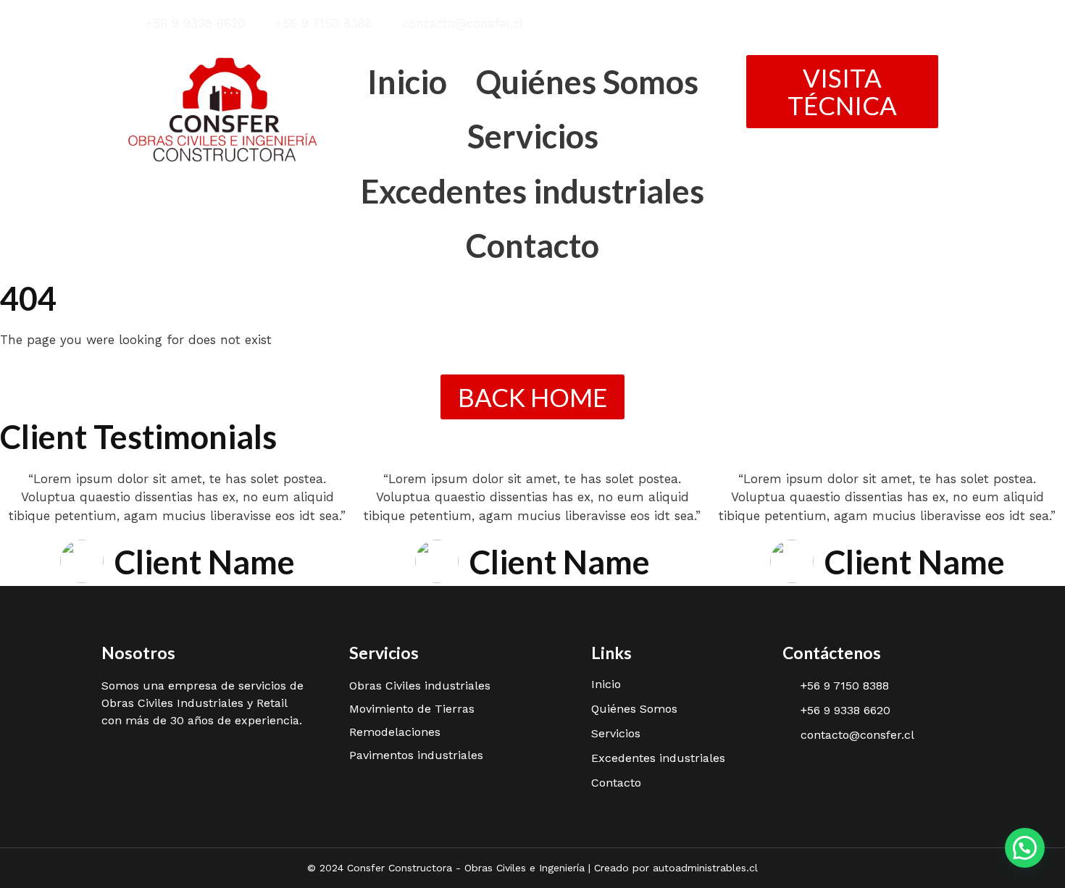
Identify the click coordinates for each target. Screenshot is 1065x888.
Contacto (532, 245)
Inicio (407, 81)
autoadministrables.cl (705, 868)
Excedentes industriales (532, 191)
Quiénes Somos (587, 81)
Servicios (532, 136)
